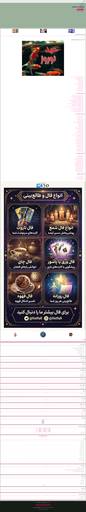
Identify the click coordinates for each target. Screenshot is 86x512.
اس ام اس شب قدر (81, 138)
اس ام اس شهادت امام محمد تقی (79, 160)
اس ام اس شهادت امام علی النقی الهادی (79, 163)
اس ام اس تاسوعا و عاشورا (80, 171)
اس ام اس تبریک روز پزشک (80, 120)
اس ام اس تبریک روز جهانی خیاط (79, 131)
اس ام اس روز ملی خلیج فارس (79, 145)
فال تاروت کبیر (82, 442)
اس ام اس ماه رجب (81, 85)
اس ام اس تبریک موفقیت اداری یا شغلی (79, 177)
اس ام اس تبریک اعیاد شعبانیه (80, 88)
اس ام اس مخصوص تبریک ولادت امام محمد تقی (78, 102)
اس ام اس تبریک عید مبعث (80, 87)
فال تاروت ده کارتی (82, 455)
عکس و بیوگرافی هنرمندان (81, 498)
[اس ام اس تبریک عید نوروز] (43, 58)
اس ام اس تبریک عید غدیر (80, 89)
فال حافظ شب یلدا (82, 482)
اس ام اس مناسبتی (80, 9)
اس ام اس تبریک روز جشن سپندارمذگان (79, 127)
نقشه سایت (39, 509)
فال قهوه (83, 372)
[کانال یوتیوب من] (38, 504)
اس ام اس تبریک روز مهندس (80, 135)
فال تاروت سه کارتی (82, 447)
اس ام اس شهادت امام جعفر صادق (79, 170)
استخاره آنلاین (81, 8)
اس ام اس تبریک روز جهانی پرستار (79, 140)
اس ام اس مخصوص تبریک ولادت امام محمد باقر (78, 111)
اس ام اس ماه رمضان (80, 80)
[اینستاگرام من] (44, 504)
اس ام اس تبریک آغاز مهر (80, 119)
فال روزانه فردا (82, 496)
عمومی (82, 339)
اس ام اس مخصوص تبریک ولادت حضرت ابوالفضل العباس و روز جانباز (75, 103)
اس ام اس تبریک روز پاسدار (81, 351)
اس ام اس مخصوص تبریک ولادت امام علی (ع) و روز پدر (77, 96)
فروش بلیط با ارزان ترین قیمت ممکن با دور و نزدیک (78, 471)
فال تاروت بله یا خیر (82, 460)
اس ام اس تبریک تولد (80, 178)
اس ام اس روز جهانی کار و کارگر (79, 139)
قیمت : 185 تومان (43, 436)
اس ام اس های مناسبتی (80, 34)
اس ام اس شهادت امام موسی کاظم (79, 164)
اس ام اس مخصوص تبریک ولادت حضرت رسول (78, 97)
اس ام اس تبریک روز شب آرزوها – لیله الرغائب (78, 122)
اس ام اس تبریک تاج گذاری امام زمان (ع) (78, 78)
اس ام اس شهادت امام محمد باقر (79, 162)
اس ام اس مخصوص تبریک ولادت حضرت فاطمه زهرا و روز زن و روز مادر (75, 106)
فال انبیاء (83, 366)
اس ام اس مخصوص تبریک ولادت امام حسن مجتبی (77, 104)
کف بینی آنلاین (82, 381)
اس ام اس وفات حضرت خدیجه (79, 161)
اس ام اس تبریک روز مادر (80, 147)
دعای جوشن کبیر (82, 393)
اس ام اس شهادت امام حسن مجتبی (79, 169)
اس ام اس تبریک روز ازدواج (80, 81)
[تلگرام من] (47, 504)
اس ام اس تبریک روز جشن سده (79, 128)
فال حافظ (81, 4)
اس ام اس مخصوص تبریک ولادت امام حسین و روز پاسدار (77, 110)
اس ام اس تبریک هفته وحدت (80, 86)
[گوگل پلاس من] (39, 504)
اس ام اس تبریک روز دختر (80, 121)
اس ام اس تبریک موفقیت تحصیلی (79, 179)
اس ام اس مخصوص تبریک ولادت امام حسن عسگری (77, 105)
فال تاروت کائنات (82, 444)
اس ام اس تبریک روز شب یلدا (80, 137)
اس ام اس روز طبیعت (80, 130)
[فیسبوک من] (46, 504)
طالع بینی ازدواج (82, 387)
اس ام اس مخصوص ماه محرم (80, 79)
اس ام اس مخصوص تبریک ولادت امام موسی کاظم (77, 95)
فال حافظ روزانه (82, 480)
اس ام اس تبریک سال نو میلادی (79, 77)
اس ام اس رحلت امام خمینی (80, 156)
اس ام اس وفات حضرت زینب (81, 346)
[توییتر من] (41, 504)
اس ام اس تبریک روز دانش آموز (79, 136)
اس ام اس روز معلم (81, 148)
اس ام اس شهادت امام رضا (80, 155)
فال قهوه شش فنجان (82, 375)
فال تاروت (83, 462)
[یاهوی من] (49, 504)
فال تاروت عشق (82, 457)
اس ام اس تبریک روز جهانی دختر (79, 146)
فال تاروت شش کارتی (81, 452)
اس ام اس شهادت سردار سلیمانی (79, 165)
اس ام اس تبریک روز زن (80, 118)
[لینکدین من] (36, 504)
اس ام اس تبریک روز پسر (80, 129)
